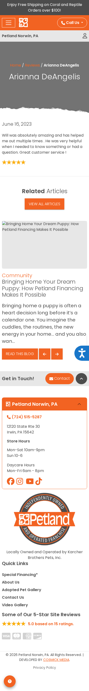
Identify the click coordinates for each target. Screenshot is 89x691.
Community (17, 275)
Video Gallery (15, 605)
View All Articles (44, 204)
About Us (10, 582)
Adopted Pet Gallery (21, 590)
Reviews (32, 65)
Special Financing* (20, 574)
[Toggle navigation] (8, 22)
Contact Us (13, 597)
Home (15, 65)
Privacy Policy (44, 667)
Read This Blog (20, 354)
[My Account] (85, 36)
